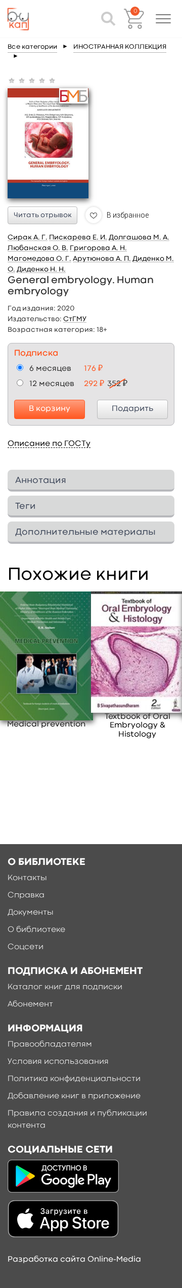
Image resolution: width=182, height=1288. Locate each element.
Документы (31, 912)
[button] (163, 19)
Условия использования (58, 1061)
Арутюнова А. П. (102, 259)
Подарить (132, 408)
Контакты (27, 878)
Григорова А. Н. (98, 248)
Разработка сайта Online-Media (74, 1259)
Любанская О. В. (38, 248)
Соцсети (25, 947)
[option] (46, 660)
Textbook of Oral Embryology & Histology (137, 725)
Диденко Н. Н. (41, 269)
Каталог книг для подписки (65, 987)
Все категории (32, 47)
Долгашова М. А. (139, 237)
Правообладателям (50, 1044)
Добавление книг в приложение (74, 1096)
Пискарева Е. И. (78, 237)
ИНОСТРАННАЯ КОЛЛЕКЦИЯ (119, 47)
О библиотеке (36, 929)
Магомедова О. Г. (39, 259)
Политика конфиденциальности (74, 1079)
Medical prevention (46, 724)
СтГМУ (74, 319)
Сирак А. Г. (28, 237)
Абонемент (30, 1004)
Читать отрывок (43, 215)
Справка (26, 895)
